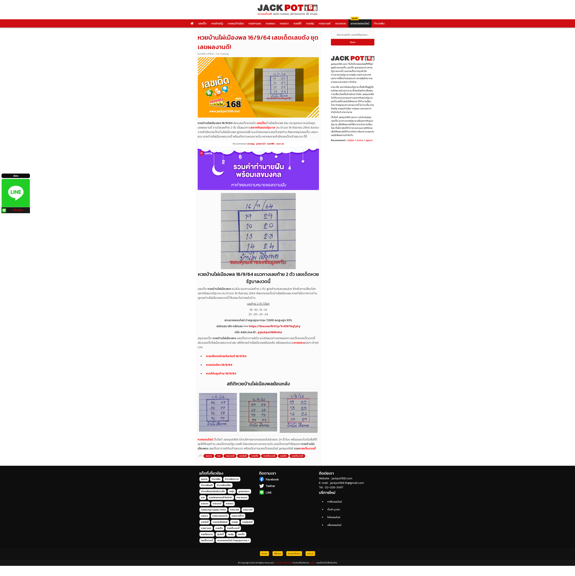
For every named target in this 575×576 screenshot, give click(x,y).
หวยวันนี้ (242, 456)
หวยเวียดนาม (207, 534)
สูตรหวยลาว (244, 491)
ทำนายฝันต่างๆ (232, 479)
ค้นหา (352, 42)
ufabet (350, 140)
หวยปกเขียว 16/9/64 (219, 365)
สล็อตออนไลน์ (334, 525)
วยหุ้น (231, 491)
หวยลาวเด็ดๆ (238, 516)
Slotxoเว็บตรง (294, 553)
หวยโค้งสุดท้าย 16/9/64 (221, 373)
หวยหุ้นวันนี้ (247, 522)
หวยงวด (204, 503)
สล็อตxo (277, 553)
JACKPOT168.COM (284, 562)
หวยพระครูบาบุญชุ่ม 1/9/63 (213, 509)
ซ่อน (15, 176)
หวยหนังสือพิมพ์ (220, 522)
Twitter (270, 486)
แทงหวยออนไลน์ (360, 23)
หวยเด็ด (254, 456)
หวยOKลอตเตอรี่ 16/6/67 (220, 497)
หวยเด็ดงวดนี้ (307, 448)
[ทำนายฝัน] (258, 169)
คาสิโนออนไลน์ (334, 501)
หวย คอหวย (242, 497)
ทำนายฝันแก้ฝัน (224, 485)
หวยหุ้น (310, 23)
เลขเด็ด (202, 23)
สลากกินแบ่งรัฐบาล (263, 127)
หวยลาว (284, 23)
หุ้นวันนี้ (220, 534)
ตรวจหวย (340, 23)
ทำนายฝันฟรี (206, 485)
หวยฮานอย (255, 23)
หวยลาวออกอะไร (219, 516)
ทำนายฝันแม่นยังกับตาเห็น (213, 491)
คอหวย (209, 456)
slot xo (310, 553)
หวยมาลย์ (234, 509)
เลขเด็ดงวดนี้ (297, 456)
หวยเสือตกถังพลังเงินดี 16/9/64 (226, 356)
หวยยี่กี (297, 23)
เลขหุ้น (231, 534)
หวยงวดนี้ (230, 456)
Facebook (272, 479)
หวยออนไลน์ (205, 439)
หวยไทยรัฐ (217, 23)
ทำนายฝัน (379, 23)
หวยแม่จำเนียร (236, 23)
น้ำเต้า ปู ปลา (333, 509)
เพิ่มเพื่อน (18, 210)
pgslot (369, 140)
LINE (269, 492)
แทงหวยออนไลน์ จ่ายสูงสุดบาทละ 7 (233, 540)
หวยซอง (270, 23)
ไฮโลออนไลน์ (333, 517)
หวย (219, 456)
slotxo (360, 140)
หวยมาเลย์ (324, 23)
